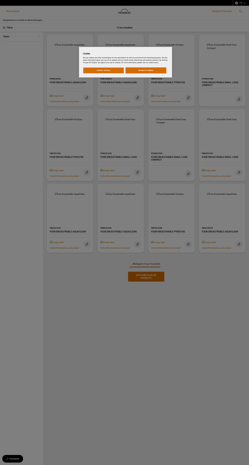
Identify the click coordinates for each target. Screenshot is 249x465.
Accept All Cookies (145, 70)
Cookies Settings (103, 70)
